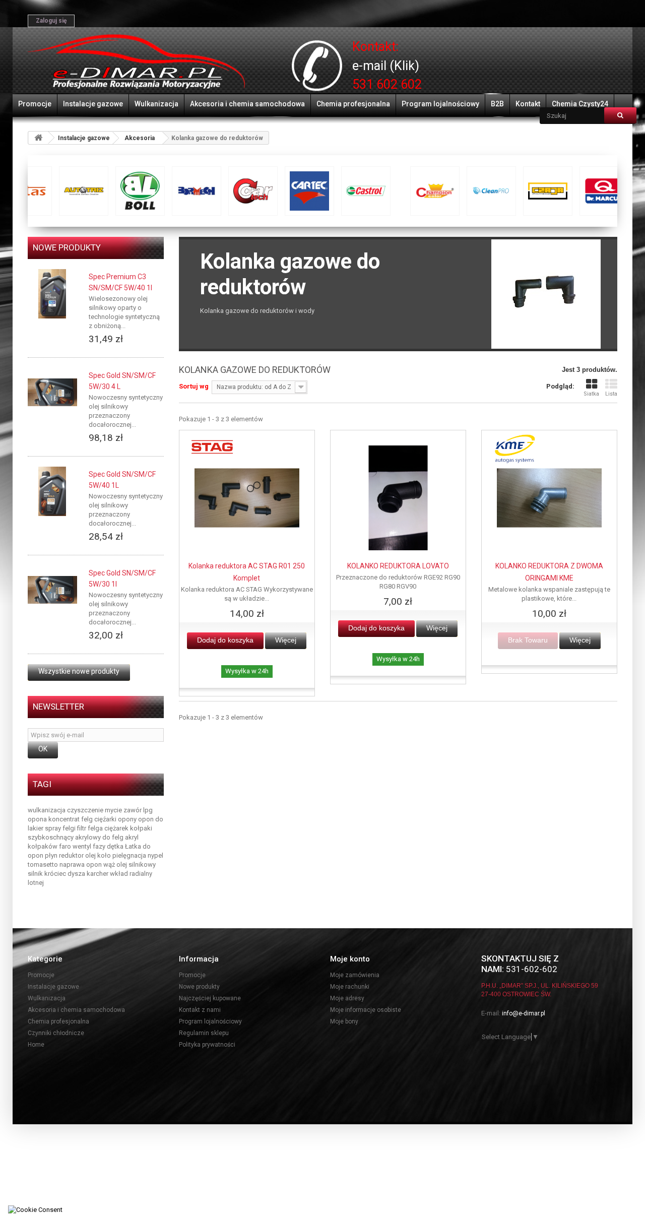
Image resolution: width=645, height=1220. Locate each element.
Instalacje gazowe (93, 104)
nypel (155, 855)
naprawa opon (81, 864)
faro (66, 846)
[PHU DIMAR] (136, 62)
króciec (56, 873)
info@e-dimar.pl (523, 1013)
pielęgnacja (130, 855)
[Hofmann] (520, 191)
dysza (77, 873)
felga (96, 828)
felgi (69, 828)
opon (146, 819)
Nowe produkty (67, 247)
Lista (611, 394)
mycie (114, 810)
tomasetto (43, 864)
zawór (133, 810)
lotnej (36, 882)
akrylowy (88, 837)
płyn (52, 855)
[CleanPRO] (125, 191)
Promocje (34, 104)
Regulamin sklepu (204, 1033)
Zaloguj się (51, 20)
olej (91, 855)
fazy (100, 846)
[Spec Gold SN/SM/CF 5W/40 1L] (52, 491)
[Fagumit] (350, 191)
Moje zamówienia (354, 975)
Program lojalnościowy (440, 104)
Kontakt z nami (200, 1009)
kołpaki (141, 828)
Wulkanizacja (156, 104)
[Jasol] (576, 191)
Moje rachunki (349, 986)
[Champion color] (68, 191)
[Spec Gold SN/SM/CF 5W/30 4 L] (52, 392)
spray (53, 828)
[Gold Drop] (463, 191)
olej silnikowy (136, 864)
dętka (116, 846)
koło (104, 855)
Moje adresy (347, 998)
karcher (98, 873)
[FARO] (407, 191)
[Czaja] (181, 191)
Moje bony (344, 1021)
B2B (497, 104)
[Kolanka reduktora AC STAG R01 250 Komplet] (247, 497)
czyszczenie (86, 810)
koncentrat (64, 819)
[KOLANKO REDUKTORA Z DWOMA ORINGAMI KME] (549, 497)
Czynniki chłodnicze (56, 1033)
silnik (36, 873)
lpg (148, 810)
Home (36, 1044)
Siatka (591, 394)
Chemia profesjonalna (353, 104)
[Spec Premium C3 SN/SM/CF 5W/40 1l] (52, 293)
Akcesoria (139, 138)
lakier (36, 828)
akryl (132, 837)
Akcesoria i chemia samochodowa (247, 104)
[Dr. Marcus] (238, 191)
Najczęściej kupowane (210, 998)
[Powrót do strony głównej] (38, 138)
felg (87, 819)
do (159, 819)
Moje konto (350, 959)
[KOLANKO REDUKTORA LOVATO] (398, 497)
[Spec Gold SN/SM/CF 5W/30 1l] (52, 590)
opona (38, 819)
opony (128, 819)
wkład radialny (131, 873)
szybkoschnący (51, 837)
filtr (82, 828)
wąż (109, 864)
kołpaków (43, 846)
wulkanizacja (47, 810)
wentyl (83, 846)
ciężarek (117, 828)
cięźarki (106, 819)
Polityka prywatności (207, 1044)
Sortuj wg (194, 386)
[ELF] (294, 191)
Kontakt (527, 104)
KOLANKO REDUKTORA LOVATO (398, 566)
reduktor (72, 855)
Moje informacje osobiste (365, 1009)
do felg (113, 837)
